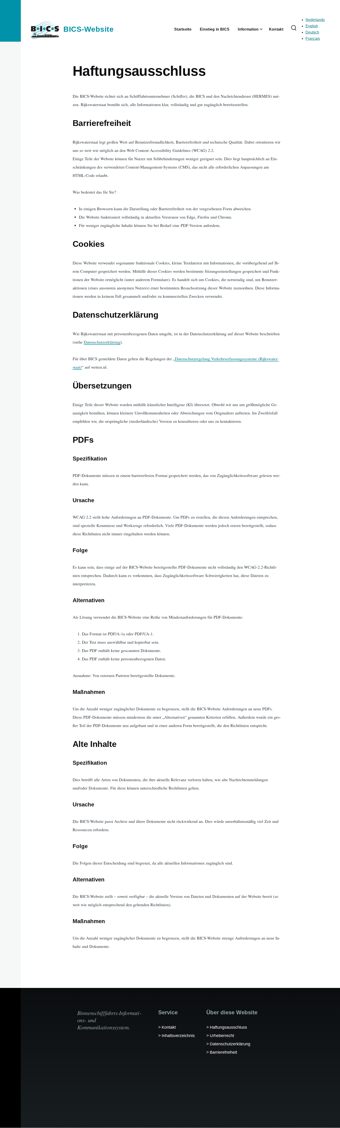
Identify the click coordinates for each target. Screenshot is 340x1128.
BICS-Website (88, 29)
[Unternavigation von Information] (264, 29)
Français (313, 39)
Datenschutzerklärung (102, 342)
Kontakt (169, 1027)
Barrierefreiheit (223, 1052)
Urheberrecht (222, 1035)
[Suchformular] (293, 28)
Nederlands (315, 20)
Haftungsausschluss (228, 1027)
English (312, 26)
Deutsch (312, 32)
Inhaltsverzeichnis (178, 1035)
